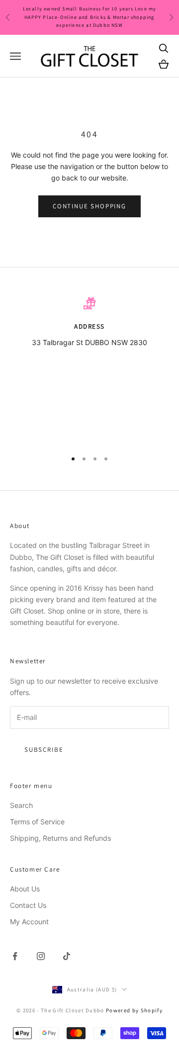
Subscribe (43, 749)
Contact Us (28, 905)
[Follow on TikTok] (67, 956)
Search (21, 805)
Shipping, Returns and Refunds (60, 838)
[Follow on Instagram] (41, 956)
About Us (25, 889)
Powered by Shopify (134, 1010)
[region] (89, 369)
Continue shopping (89, 206)
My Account (29, 921)
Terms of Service (37, 821)
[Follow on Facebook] (15, 956)
